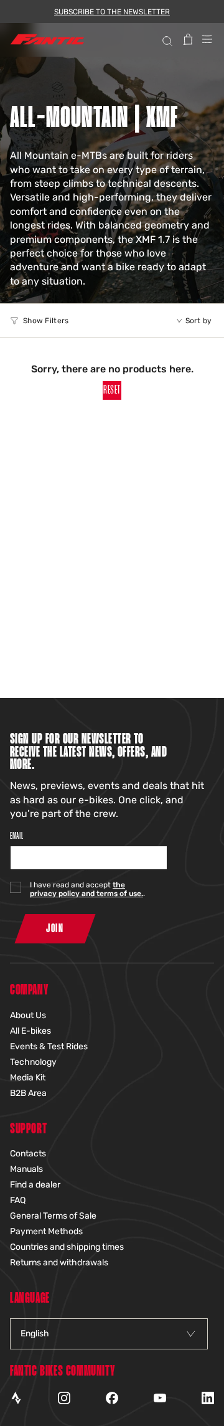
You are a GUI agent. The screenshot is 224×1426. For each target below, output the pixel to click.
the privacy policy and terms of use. (86, 889)
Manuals (26, 1169)
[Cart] (188, 39)
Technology (33, 1062)
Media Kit (27, 1077)
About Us (28, 1015)
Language (30, 1298)
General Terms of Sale (53, 1216)
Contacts (28, 1153)
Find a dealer (35, 1184)
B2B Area (28, 1093)
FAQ (18, 1200)
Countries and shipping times (67, 1247)
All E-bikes (30, 1031)
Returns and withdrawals (59, 1262)
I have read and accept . (87, 889)
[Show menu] (207, 39)
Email (16, 836)
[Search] (166, 39)
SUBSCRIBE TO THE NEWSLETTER (112, 11)
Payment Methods (46, 1231)
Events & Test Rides (49, 1046)
